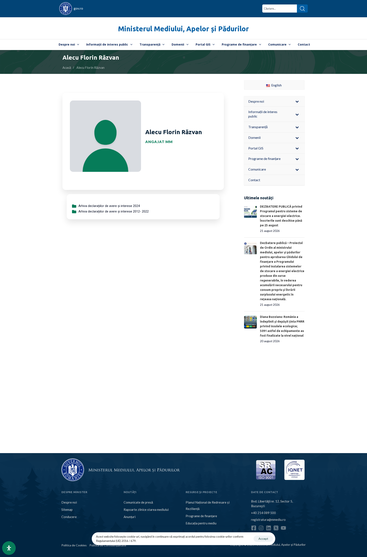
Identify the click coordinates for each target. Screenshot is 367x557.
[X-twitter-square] (276, 528)
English (276, 85)
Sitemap (67, 509)
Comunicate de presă (138, 502)
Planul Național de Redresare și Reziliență (208, 505)
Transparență (150, 44)
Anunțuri (130, 517)
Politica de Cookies (74, 545)
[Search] (302, 8)
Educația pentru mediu (201, 523)
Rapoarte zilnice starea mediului (146, 509)
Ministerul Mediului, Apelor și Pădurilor (183, 29)
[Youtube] (283, 528)
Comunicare (277, 44)
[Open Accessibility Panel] (9, 548)
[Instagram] (261, 528)
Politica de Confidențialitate (107, 545)
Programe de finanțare (239, 44)
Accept (263, 538)
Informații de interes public (107, 44)
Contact (304, 44)
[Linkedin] (268, 528)
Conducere (69, 517)
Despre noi (67, 44)
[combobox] (279, 8)
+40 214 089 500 (263, 513)
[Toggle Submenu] (297, 101)
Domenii (178, 44)
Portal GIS (203, 44)
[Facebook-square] (253, 528)
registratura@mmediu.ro (268, 519)
